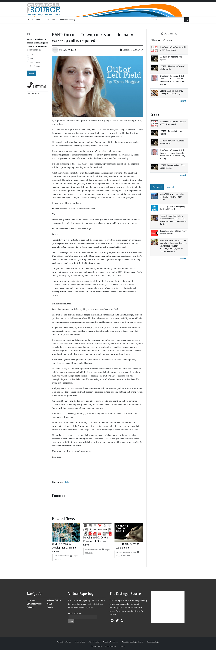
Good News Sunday (67, 19)
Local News (31, 600)
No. (31, 58)
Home (30, 19)
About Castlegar (153, 642)
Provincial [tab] (157, 187)
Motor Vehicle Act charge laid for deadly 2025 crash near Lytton (172, 197)
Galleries (30, 607)
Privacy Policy (94, 642)
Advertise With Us (64, 642)
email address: (74, 613)
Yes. (32, 55)
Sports (50, 607)
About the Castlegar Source (132, 642)
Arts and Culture (54, 600)
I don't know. (35, 62)
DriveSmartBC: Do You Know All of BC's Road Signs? (95, 541)
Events (46, 19)
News (38, 19)
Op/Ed (67, 482)
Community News (34, 604)
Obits (54, 19)
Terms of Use (80, 642)
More (182, 101)
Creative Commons (110, 642)
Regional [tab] (170, 187)
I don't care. (35, 66)
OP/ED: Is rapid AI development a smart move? (64, 547)
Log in (122, 646)
